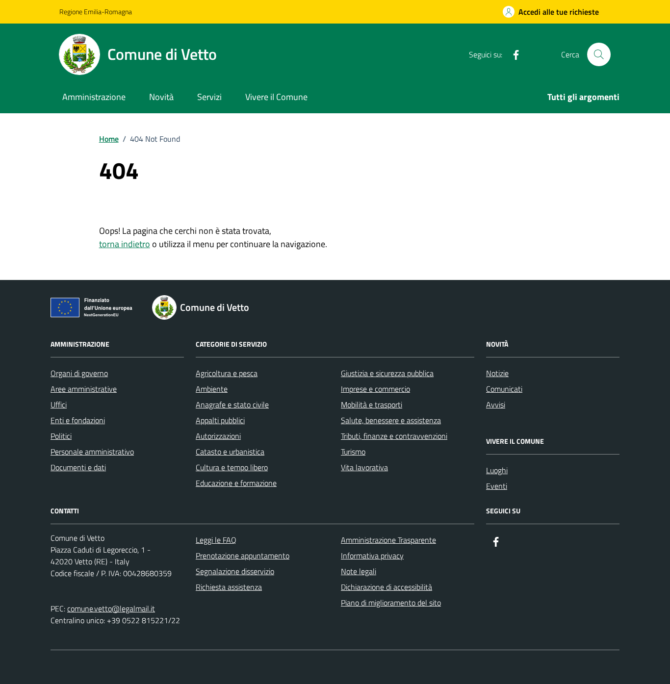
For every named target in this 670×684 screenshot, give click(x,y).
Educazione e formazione (236, 483)
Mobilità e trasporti (371, 404)
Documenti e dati (78, 467)
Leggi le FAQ (216, 540)
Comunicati (504, 389)
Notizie (497, 373)
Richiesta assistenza (229, 587)
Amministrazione (94, 96)
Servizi (209, 96)
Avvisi (495, 404)
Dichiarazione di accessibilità (386, 587)
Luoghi (497, 470)
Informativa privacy (372, 555)
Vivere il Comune (276, 96)
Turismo (353, 451)
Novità (161, 96)
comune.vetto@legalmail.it (111, 608)
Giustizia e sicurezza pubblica (387, 373)
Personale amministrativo (92, 451)
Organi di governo (79, 373)
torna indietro (124, 244)
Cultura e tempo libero (232, 467)
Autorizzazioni (218, 436)
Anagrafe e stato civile (232, 404)
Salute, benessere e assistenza (391, 420)
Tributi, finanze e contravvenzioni (394, 436)
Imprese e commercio (375, 389)
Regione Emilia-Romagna (95, 11)
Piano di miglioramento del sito (391, 602)
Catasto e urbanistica (230, 451)
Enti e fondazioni (78, 420)
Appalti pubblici (220, 420)
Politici (61, 436)
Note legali (358, 571)
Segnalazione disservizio (235, 571)
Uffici (59, 404)
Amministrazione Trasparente (388, 540)
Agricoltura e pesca (227, 373)
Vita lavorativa (364, 467)
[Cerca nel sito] (599, 54)
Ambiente (212, 389)
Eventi (496, 486)
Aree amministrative (84, 389)
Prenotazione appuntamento (242, 555)
